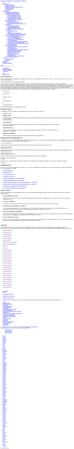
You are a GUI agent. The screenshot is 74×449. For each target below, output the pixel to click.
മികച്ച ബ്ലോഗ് (19, 327)
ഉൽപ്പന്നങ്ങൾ (6, 308)
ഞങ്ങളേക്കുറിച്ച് (6, 74)
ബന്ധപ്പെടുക (6, 324)
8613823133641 (8, 298)
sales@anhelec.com (8, 296)
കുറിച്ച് (4, 301)
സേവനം (5, 317)
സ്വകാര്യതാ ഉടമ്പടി (33, 326)
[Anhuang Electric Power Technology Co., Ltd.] (13, 0)
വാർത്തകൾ (5, 320)
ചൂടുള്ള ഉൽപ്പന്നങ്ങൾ (5, 327)
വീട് (3, 73)
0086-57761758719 (8, 294)
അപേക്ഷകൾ (5, 323)
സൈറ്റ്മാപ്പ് (13, 327)
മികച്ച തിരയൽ (26, 327)
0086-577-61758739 (9, 332)
